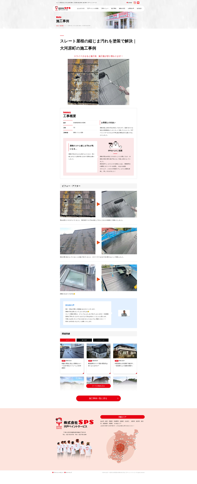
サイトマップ (69, 472)
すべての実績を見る (98, 386)
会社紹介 (139, 8)
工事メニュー (105, 8)
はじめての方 (80, 8)
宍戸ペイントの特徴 (92, 8)
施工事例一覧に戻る (98, 398)
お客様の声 (131, 8)
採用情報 (130, 2)
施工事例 (113, 8)
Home (57, 25)
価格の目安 (122, 8)
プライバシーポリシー (59, 472)
